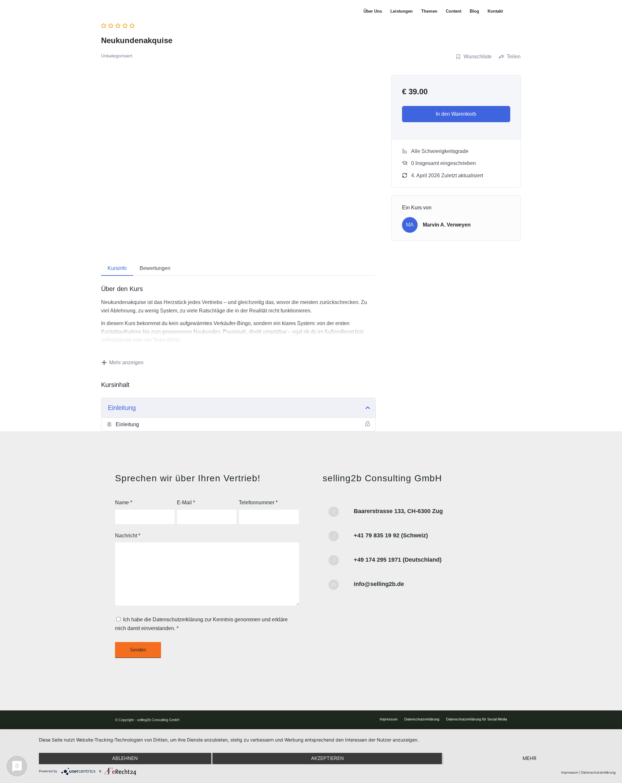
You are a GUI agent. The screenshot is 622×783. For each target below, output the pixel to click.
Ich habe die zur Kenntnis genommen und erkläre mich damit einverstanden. (201, 624)
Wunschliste (478, 56)
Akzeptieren (327, 758)
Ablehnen (125, 758)
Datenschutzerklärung (178, 619)
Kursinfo (117, 268)
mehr (529, 758)
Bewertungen (155, 268)
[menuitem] (372, 11)
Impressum (569, 772)
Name (123, 502)
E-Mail (186, 502)
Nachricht (127, 535)
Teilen (514, 56)
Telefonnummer (258, 502)
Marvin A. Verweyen (447, 225)
